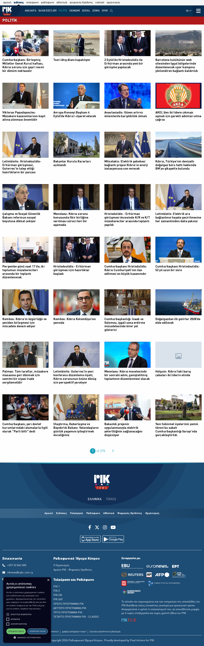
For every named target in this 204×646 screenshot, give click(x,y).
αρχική (7, 2)
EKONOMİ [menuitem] (74, 10)
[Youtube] (113, 528)
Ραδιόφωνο (93, 513)
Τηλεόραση (76, 513)
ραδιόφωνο (47, 2)
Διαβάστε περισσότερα (30, 608)
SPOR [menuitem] (105, 10)
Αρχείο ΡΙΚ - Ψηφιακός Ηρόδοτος (72, 570)
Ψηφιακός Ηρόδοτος (129, 513)
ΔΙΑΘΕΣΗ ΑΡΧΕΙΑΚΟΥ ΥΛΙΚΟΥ (74, 632)
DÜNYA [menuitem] (96, 10)
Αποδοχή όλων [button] (16, 631)
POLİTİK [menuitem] (63, 10)
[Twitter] (97, 528)
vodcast (99, 2)
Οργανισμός (152, 513)
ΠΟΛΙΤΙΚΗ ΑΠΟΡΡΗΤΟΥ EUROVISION (105, 632)
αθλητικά (61, 2)
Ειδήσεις (61, 513)
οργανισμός (113, 2)
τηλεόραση (32, 2)
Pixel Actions (137, 640)
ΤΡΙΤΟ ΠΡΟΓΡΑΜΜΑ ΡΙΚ (67, 612)
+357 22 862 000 (16, 565)
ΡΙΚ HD (57, 595)
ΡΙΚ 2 (56, 591)
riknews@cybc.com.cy (20, 572)
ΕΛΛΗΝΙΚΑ (95, 499)
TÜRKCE (111, 499)
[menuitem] (111, 10)
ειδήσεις (19, 2)
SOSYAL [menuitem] (86, 10)
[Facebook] (90, 528)
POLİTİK (9, 20)
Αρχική (48, 513)
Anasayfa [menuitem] (30, 10)
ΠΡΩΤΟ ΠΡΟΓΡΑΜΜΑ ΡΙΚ (68, 604)
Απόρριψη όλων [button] (37, 631)
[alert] (27, 610)
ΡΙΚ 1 (56, 586)
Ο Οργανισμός (61, 565)
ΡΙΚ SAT (58, 599)
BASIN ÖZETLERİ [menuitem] (48, 10)
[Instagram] (105, 528)
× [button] (48, 580)
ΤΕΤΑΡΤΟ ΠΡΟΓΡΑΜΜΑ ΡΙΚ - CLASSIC (76, 617)
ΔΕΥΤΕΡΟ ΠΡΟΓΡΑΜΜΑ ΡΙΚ (69, 608)
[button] (8, 614)
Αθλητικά (108, 513)
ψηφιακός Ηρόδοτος (81, 2)
